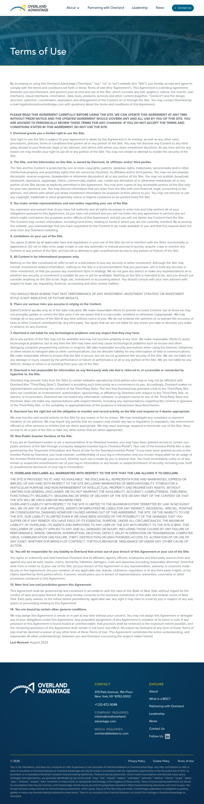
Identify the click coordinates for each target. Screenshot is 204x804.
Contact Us (184, 8)
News (160, 8)
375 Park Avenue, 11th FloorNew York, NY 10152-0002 (114, 694)
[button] (73, 8)
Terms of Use (186, 761)
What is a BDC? (159, 699)
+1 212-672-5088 (106, 704)
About (153, 691)
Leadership (140, 8)
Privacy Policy (136, 761)
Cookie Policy (161, 761)
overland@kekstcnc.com (111, 733)
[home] (29, 8)
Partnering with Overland (106, 8)
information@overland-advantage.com (110, 718)
